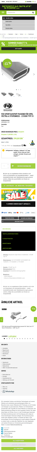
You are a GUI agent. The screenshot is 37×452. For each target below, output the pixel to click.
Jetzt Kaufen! (18, 49)
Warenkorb (5, 354)
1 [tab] (4, 338)
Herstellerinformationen (10, 234)
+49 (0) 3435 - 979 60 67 (11, 1)
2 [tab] (7, 338)
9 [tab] (25, 338)
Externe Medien (8, 433)
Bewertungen (6, 243)
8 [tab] (22, 338)
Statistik (6, 430)
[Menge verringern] (8, 167)
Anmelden (5, 348)
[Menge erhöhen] (8, 164)
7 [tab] (20, 338)
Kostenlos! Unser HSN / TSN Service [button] (19, 186)
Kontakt (5, 376)
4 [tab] (12, 338)
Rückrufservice (6, 374)
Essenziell (6, 428)
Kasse (4, 355)
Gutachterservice (7, 378)
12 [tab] (33, 338)
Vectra (21, 34)
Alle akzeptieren (18, 441)
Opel (16, 34)
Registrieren (6, 350)
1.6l (3, 36)
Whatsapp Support (19, 221)
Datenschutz (6, 366)
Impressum (5, 362)
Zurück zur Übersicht (27, 218)
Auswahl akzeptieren (18, 445)
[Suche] (33, 13)
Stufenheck (31, 34)
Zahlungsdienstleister (9, 431)
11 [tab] (30, 338)
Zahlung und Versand (8, 380)
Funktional (7, 435)
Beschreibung (7, 229)
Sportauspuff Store (16, 7)
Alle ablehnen (18, 449)
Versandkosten (17, 145)
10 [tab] (27, 338)
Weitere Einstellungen (7, 437)
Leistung (5, 388)
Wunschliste (6, 352)
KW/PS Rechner (6, 248)
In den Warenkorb (24, 166)
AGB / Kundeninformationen (10, 368)
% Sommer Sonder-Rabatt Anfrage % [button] (18, 204)
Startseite (9, 34)
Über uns (5, 387)
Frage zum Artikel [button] (9, 218)
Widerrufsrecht (6, 364)
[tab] (18, 229)
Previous (1, 319)
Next (35, 319)
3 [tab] (9, 338)
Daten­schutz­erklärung (16, 425)
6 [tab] (17, 338)
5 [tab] (14, 338)
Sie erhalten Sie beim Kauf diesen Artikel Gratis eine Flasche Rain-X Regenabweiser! (32, 145)
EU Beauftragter (7, 239)
